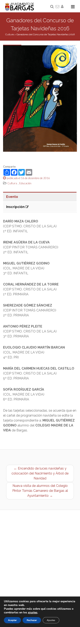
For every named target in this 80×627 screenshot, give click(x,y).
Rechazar (32, 620)
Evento (12, 197)
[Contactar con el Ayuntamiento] (57, 6)
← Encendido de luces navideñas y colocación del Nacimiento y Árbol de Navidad (40, 473)
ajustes (32, 612)
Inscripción (15, 207)
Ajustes (51, 620)
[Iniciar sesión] (63, 6)
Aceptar (12, 620)
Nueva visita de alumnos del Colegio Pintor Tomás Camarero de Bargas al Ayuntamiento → (40, 491)
